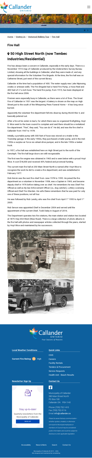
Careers (52, 359)
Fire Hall (55, 37)
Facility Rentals (56, 363)
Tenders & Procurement (59, 367)
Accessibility (26, 445)
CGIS (51, 355)
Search (54, 445)
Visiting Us (20, 37)
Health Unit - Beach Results (61, 375)
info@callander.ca (62, 413)
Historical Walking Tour (38, 37)
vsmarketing (56, 453)
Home (10, 37)
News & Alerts (41, 445)
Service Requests (57, 371)
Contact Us (66, 445)
